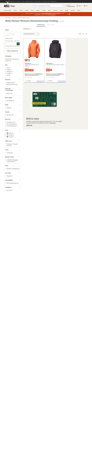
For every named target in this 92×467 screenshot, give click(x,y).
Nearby (18, 40)
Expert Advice (51, 24)
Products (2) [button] (40, 24)
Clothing (14, 17)
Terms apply (52, 123)
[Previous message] (22, 14)
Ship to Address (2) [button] (12, 51)
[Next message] (67, 14)
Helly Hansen (8, 17)
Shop (12, 6)
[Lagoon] (28, 60)
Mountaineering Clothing (23, 17)
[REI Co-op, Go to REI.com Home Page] (6, 5)
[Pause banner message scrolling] (69, 14)
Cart (87, 5)
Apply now (29, 125)
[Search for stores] (18, 43)
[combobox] (48, 5)
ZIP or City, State (9, 41)
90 (86, 33)
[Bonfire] (26, 60)
